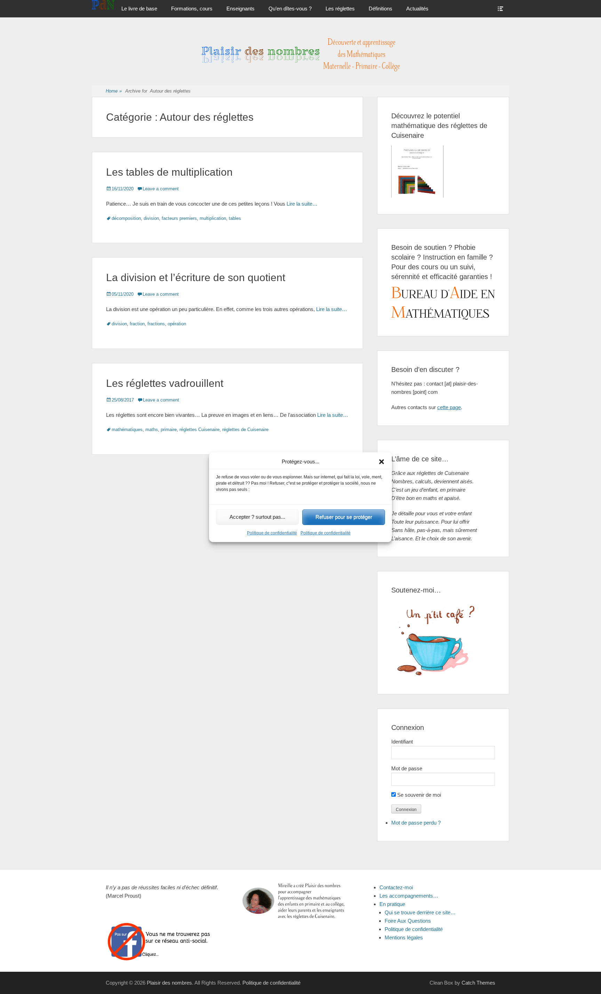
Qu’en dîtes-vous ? (290, 8)
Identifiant (402, 742)
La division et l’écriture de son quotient (195, 277)
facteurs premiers (179, 218)
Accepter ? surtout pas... (257, 517)
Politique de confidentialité (272, 533)
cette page (449, 407)
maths (151, 429)
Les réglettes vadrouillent (164, 383)
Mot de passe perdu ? (416, 823)
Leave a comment (161, 188)
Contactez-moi (396, 887)
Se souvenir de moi (418, 795)
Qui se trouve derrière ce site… (420, 912)
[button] (381, 461)
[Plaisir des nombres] (103, 4)
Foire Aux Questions (408, 921)
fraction (137, 323)
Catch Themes (478, 983)
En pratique (392, 904)
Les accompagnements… (408, 896)
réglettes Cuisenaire (199, 429)
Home (114, 91)
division (151, 218)
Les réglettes (340, 8)
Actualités (417, 8)
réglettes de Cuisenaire (245, 429)
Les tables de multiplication (169, 172)
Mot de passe (406, 768)
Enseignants (240, 8)
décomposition (126, 218)
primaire (169, 429)
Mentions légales (404, 937)
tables (235, 218)
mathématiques (127, 429)
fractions (156, 323)
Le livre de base (139, 8)
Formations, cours (192, 8)
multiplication (213, 218)
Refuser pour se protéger (343, 517)
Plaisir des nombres (169, 983)
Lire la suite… (302, 204)
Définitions (380, 8)
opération (177, 323)
